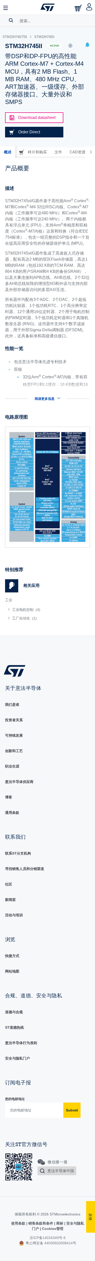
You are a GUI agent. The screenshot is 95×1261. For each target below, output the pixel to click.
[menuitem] (42, 609)
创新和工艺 (14, 751)
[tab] (7, 152)
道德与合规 (14, 1012)
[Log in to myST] (89, 7)
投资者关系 (14, 720)
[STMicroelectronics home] (48, 7)
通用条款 (12, 813)
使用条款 (18, 1223)
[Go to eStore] (79, 8)
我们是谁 (12, 704)
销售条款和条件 (40, 1223)
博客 (8, 797)
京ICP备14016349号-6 (48, 1238)
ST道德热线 (14, 1027)
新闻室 (10, 900)
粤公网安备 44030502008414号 (50, 1243)
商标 (59, 1223)
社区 (8, 884)
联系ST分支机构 (18, 853)
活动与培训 (14, 915)
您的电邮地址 (15, 1099)
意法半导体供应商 (19, 782)
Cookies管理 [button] (52, 1229)
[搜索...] (11, 20)
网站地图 (12, 971)
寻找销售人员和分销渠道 (24, 869)
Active (54, 45)
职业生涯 (12, 766)
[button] (6, 7)
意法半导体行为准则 (21, 1043)
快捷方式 (12, 956)
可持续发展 (14, 735)
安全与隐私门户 (17, 1058)
